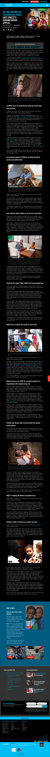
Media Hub (46, 735)
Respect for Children (5, 731)
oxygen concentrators (35, 146)
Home (4, 8)
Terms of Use (19, 755)
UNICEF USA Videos (45, 739)
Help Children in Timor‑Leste (13, 680)
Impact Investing (24, 727)
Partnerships (13, 727)
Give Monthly (44, 1)
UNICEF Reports (45, 736)
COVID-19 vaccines (10, 140)
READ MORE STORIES (34, 47)
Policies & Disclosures (20, 754)
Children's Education (5, 723)
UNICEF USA (8, 5)
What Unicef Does (5, 721)
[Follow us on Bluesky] (47, 741)
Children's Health (4, 724)
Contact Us (13, 743)
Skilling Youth (10, 689)
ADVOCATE (27, 47)
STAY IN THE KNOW (20, 47)
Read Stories (25, 1)
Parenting (3, 730)
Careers (12, 723)
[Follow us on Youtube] (41, 741)
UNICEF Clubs (24, 728)
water (38, 357)
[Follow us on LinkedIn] (39, 741)
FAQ (23, 755)
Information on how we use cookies (42, 738)
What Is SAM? (10, 684)
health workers (33, 571)
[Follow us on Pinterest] (45, 741)
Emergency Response (5, 728)
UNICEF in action (9, 8)
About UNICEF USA (14, 721)
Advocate (23, 723)
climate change (31, 132)
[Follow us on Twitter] (37, 741)
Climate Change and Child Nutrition (15, 679)
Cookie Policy (21, 753)
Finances (12, 724)
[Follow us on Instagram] (43, 741)
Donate (23, 724)
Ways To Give (24, 730)
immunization (12, 400)
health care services (35, 525)
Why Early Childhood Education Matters (15, 674)
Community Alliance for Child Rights (15, 729)
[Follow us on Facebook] (35, 741)
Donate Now (35, 1)
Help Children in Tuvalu (12, 682)
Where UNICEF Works (5, 732)
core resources (24, 116)
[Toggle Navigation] (3, 5)
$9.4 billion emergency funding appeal (31, 57)
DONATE (13, 47)
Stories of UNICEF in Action (43, 737)
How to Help (24, 721)
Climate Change (4, 727)
